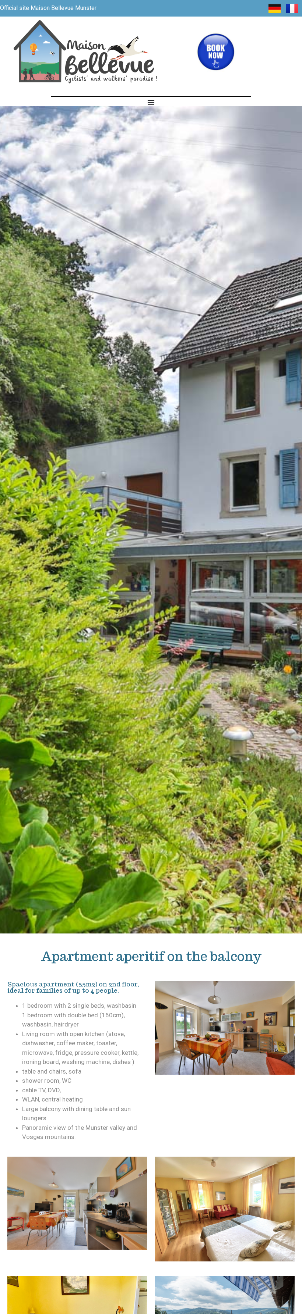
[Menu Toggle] (151, 102)
